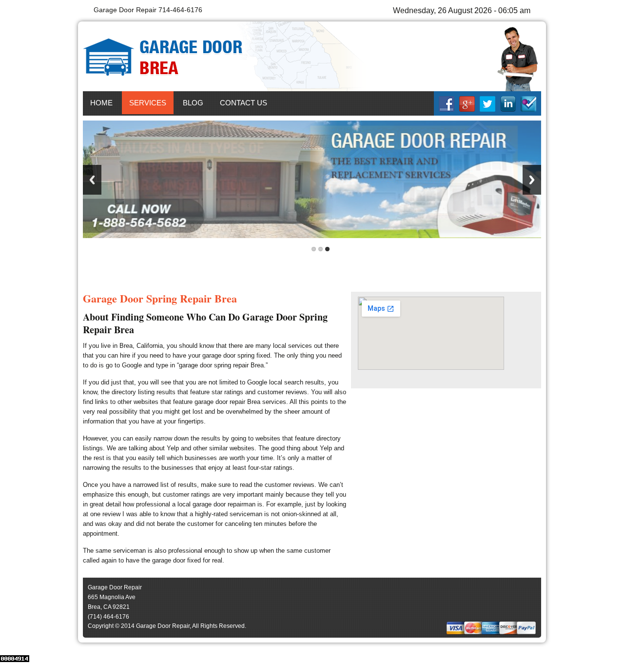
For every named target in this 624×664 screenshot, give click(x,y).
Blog (193, 103)
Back (92, 180)
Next (532, 180)
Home (101, 103)
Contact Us (243, 103)
